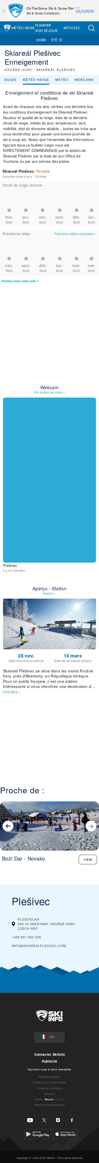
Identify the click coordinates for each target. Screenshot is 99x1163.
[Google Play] (38, 1133)
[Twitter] (44, 1120)
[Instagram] (58, 1120)
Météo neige (36, 79)
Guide (11, 79)
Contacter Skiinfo (49, 1054)
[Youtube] (30, 1120)
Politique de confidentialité (49, 1082)
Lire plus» (12, 691)
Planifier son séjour (46, 28)
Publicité (49, 1061)
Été (54, 40)
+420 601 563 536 (26, 937)
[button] (91, 28)
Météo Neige (23, 27)
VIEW (88, 859)
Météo (62, 79)
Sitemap (49, 1094)
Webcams (84, 79)
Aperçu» (49, 593)
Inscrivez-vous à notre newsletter (49, 1069)
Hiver (41, 40)
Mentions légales (49, 1077)
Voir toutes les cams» (49, 392)
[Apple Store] (65, 1133)
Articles (71, 27)
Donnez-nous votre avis (19, 281)
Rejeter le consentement (49, 1105)
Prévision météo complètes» (75, 233)
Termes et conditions (49, 1088)
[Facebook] (72, 1120)
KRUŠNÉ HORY (18, 69)
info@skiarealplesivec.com (39, 945)
